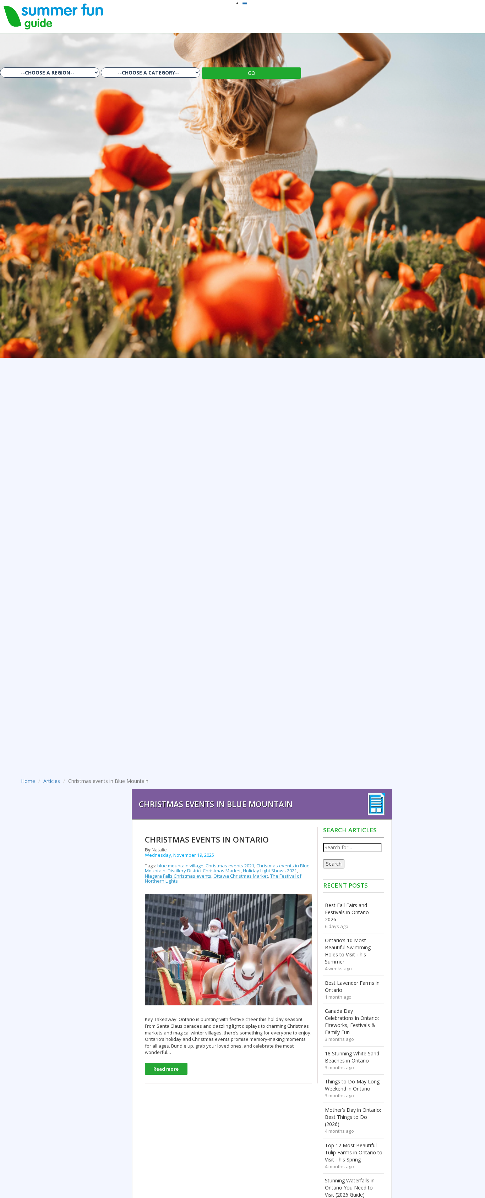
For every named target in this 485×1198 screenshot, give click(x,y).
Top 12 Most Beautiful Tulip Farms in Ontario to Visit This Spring (353, 1152)
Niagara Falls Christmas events (178, 876)
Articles (51, 781)
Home (28, 781)
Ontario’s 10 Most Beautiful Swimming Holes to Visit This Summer (348, 951)
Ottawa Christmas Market (240, 876)
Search (334, 863)
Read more (166, 1069)
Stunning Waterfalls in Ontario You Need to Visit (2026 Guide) (350, 1187)
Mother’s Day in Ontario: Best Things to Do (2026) (353, 1116)
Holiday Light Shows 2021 (270, 870)
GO (251, 73)
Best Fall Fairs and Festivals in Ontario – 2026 (349, 912)
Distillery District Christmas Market (204, 870)
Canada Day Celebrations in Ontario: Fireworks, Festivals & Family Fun (352, 1021)
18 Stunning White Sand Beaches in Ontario (352, 1057)
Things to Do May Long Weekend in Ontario (352, 1085)
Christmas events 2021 (230, 865)
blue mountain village (180, 865)
